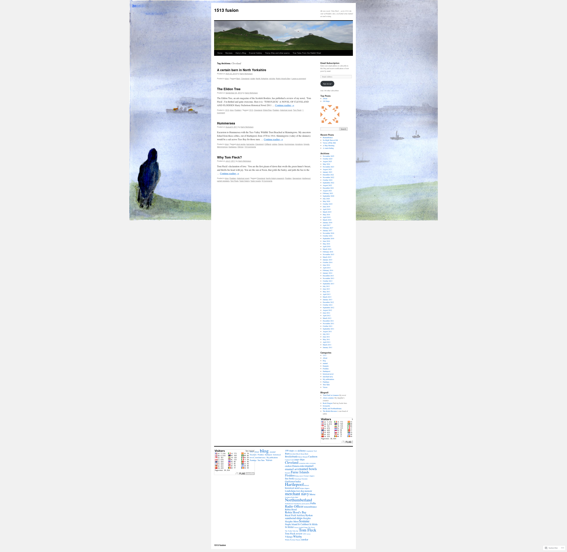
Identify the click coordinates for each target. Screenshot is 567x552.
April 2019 (326, 209)
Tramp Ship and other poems (277, 53)
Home (219, 53)
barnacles (250, 144)
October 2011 (327, 326)
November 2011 (328, 323)
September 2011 (328, 329)
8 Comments (267, 181)
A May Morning (328, 145)
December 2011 (328, 321)
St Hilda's (289, 527)
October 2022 (327, 180)
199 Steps (326, 101)
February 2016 (328, 251)
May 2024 (326, 164)
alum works (241, 144)
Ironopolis (326, 406)
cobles (274, 144)
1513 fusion (226, 10)
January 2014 (327, 273)
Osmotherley (297, 504)
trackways (233, 147)
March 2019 (327, 212)
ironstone (299, 144)
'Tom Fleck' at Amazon (331, 395)
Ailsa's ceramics (328, 398)
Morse (312, 494)
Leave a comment (299, 78)
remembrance (310, 506)
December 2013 (328, 275)
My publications (328, 379)
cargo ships (299, 459)
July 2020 (326, 198)
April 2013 (326, 294)
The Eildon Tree (229, 89)
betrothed (293, 454)
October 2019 (327, 204)
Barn (238, 78)
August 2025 (327, 161)
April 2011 (326, 342)
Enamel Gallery (255, 53)
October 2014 (327, 262)
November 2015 (328, 254)
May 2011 (326, 339)
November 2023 (328, 166)
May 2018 (326, 214)
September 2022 (328, 182)
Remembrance (328, 137)
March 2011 (327, 344)
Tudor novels (255, 181)
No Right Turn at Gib (330, 140)
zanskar (304, 539)
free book (289, 478)
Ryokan (309, 515)
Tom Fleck (297, 110)
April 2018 (326, 217)
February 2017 (328, 228)
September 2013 (328, 283)
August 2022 (327, 185)
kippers (307, 488)
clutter (252, 78)
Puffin (313, 503)
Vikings (240, 147)
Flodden (237, 110)
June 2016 (326, 241)
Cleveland (245, 78)
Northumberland (298, 500)
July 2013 (326, 286)
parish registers (223, 181)
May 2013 (326, 291)
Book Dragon (327, 403)
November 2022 (328, 177)
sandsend (290, 518)
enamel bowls (307, 469)
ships (299, 518)
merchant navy (328, 376)
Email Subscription (329, 63)
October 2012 (327, 305)
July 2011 (326, 334)
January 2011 (327, 347)
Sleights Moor (292, 521)
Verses (325, 387)
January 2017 (327, 230)
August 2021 (327, 190)
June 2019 (326, 206)
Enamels (326, 366)
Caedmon (312, 456)
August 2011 (327, 331)
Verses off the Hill (329, 143)
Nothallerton (289, 504)
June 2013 (326, 289)
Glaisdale (305, 479)
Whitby (297, 536)
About (325, 98)
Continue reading (284, 105)
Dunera (295, 466)
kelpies (302, 488)
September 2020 (328, 196)
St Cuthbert (303, 524)
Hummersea (226, 123)
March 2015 (327, 257)
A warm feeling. (328, 148)
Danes (281, 144)
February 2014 (328, 270)
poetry (308, 504)
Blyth (306, 454)
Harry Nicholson (246, 73)
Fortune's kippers (309, 476)
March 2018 (327, 220)
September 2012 (328, 307)
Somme (304, 521)
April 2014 (326, 267)
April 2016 (326, 246)
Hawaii (306, 485)
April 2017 (326, 225)
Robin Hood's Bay (283, 78)
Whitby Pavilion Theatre (293, 540)
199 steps (289, 450)
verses (309, 534)
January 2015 (327, 259)
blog (227, 78)
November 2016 (328, 233)
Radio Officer (294, 506)
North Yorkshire (262, 78)
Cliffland (267, 144)
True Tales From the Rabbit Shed (307, 53)
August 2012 (327, 310)
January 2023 (327, 172)
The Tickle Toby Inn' (291, 531)
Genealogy (297, 178)
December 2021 (328, 188)
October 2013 (327, 281)
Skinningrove (222, 147)
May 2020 (326, 201)
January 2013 (327, 299)
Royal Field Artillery (295, 515)
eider (302, 466)
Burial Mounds (303, 457)
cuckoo (288, 466)
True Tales (326, 384)
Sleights (307, 518)
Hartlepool (306, 178)
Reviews (229, 53)
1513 (227, 110)
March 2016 (327, 249)
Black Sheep (300, 454)
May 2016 (326, 243)
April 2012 (326, 315)
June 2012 (326, 313)
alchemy (302, 450)
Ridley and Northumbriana (332, 408)
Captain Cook (289, 460)
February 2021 (328, 193)
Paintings (326, 382)
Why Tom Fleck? (229, 157)
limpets (306, 144)
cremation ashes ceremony (307, 463)
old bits (272, 78)
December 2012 (328, 302)
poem (303, 504)
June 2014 (326, 265)
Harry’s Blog (241, 53)
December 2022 (328, 174)
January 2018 (327, 222)
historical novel (286, 110)
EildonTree (267, 110)
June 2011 (326, 336)
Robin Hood (291, 509)
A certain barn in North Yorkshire (241, 70)
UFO (304, 534)
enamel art (291, 469)
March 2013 (327, 297)
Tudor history (244, 181)
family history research (275, 178)
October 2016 (327, 236)
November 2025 (328, 156)
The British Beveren (330, 411)
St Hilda (313, 524)
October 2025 (327, 158)
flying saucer (299, 476)
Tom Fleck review (293, 533)
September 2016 (328, 238)
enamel (325, 363)
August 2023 (327, 169)
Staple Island (291, 524)
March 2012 (327, 318)
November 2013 (328, 278)
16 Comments (250, 147)
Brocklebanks (291, 456)
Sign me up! (327, 84)
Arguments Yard (311, 451)
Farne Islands (300, 472)
